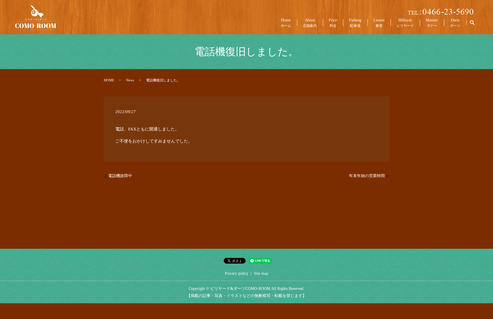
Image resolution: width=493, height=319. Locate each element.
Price (333, 23)
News (130, 80)
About (310, 23)
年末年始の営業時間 (367, 176)
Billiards (405, 23)
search (472, 23)
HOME (109, 80)
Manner (432, 23)
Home (286, 23)
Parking (355, 23)
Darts (455, 23)
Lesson (379, 23)
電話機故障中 (120, 176)
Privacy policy (236, 273)
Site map (261, 273)
